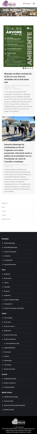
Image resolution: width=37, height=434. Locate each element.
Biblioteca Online (9, 409)
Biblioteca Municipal (24, 85)
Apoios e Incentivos (10, 383)
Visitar (4, 211)
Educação (7, 287)
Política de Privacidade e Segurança (16, 432)
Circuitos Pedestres (10, 339)
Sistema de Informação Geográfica (14, 405)
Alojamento (7, 330)
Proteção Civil (8, 304)
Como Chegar (8, 318)
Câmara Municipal (9, 165)
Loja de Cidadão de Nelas (11, 299)
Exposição (7, 87)
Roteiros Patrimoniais (10, 335)
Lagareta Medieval (9, 347)
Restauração (8, 360)
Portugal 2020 (8, 260)
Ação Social (7, 278)
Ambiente (7, 274)
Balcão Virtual (6, 219)
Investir (4, 215)
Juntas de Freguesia (10, 251)
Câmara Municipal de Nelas (9, 428)
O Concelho (7, 322)
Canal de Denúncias (10, 264)
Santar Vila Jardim (9, 369)
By (7, 89)
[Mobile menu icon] (33, 3)
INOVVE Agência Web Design (23, 430)
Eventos (6, 356)
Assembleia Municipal (10, 247)
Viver (3, 207)
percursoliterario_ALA (12, 343)
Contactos (7, 256)
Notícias (13, 87)
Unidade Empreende (10, 378)
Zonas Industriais (9, 387)
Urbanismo (7, 295)
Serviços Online (8, 401)
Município (5, 203)
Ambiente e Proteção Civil (11, 85)
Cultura (6, 282)
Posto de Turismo (9, 326)
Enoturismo (7, 352)
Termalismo (7, 365)
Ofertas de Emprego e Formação (14, 308)
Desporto (7, 291)
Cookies (28, 432)
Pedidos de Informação (11, 397)
